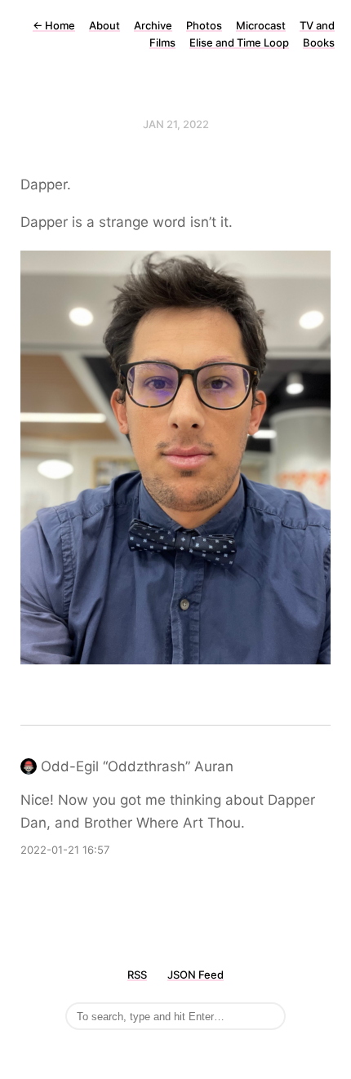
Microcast (261, 25)
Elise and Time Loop (239, 42)
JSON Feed (195, 974)
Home (54, 25)
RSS (137, 974)
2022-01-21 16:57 (64, 849)
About (104, 25)
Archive (153, 25)
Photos (204, 25)
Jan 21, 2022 (176, 124)
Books (319, 42)
